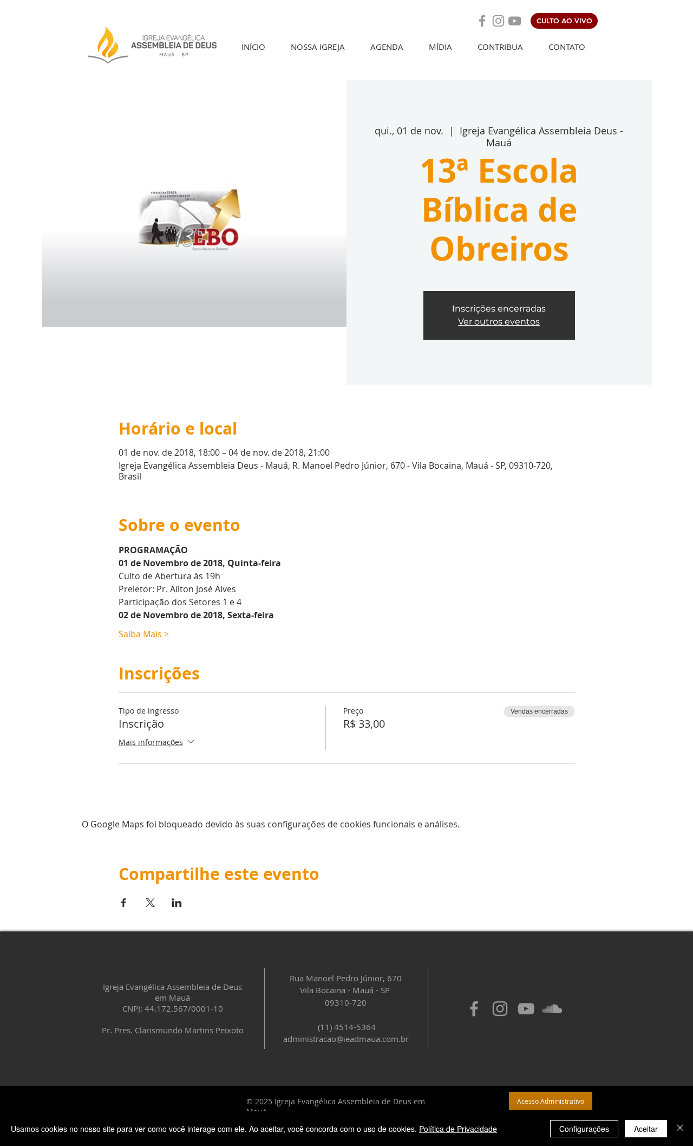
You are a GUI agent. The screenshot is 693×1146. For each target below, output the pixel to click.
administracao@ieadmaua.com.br (346, 1038)
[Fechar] (680, 1128)
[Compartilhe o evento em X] (150, 902)
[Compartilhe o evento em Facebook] (124, 902)
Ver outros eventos (499, 321)
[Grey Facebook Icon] (482, 21)
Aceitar (646, 1128)
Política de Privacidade (458, 1128)
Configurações (584, 1128)
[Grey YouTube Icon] (514, 21)
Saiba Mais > (144, 634)
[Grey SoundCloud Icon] (552, 1009)
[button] (317, 47)
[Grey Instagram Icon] (498, 21)
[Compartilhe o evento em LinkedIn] (177, 902)
